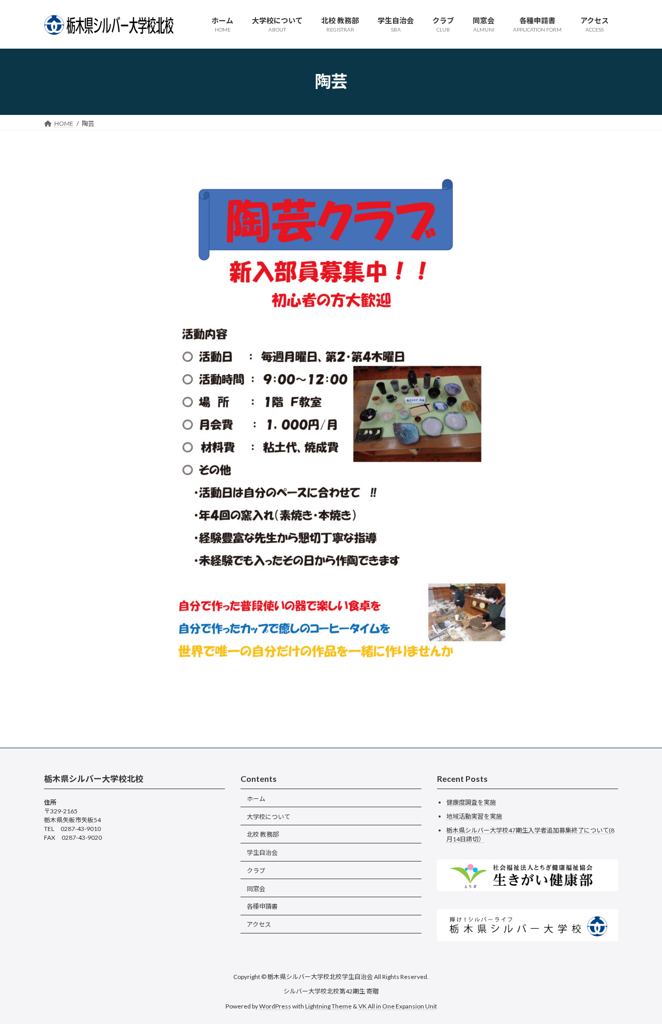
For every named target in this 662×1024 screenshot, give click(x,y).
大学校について (268, 816)
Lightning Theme (328, 1006)
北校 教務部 (263, 834)
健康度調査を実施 (471, 802)
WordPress (275, 1006)
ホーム (256, 798)
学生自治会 (262, 852)
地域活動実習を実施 (474, 816)
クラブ (256, 870)
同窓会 (256, 888)
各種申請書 (262, 906)
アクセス (259, 924)
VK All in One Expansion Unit (397, 1006)
